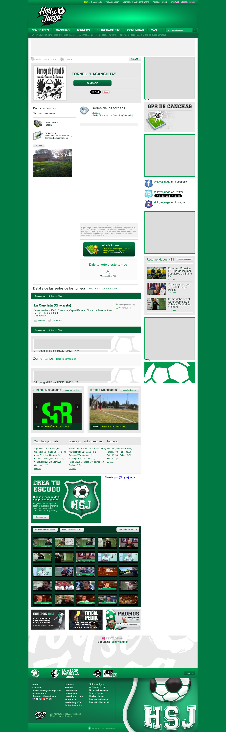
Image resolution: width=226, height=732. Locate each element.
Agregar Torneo (160, 2)
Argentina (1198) (41, 449)
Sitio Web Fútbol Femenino (183, 2)
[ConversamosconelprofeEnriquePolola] (170, 287)
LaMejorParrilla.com (98, 699)
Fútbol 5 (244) (113, 449)
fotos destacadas (72, 530)
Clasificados (71, 693)
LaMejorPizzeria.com (99, 702)
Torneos (83, 30)
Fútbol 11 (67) (113, 458)
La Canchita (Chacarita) (52, 305)
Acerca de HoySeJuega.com (106, 2)
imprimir (69, 59)
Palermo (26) (75, 455)
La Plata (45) (100, 449)
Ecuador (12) (55, 462)
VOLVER (134, 59)
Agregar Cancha (141, 2)
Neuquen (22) (88, 455)
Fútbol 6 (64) (126, 449)
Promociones (39, 693)
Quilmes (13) (75, 465)
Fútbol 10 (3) (125, 455)
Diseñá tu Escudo (74, 696)
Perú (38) (62, 452)
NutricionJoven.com (98, 690)
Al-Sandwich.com (97, 687)
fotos (39, 145)
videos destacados (45, 530)
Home (87, 2)
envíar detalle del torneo (46, 59)
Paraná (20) (74, 462)
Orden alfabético (55, 296)
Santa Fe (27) (92, 452)
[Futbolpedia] (86, 628)
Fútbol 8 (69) (125, 452)
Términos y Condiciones (61, 716)
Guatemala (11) (41, 465)
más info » (64, 426)
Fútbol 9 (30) (112, 455)
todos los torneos (129, 390)
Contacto (127, 2)
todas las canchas (72, 390)
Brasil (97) (55, 449)
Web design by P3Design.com (102, 728)
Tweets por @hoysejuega (120, 477)
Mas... (155, 30)
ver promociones (130, 625)
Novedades (40, 30)
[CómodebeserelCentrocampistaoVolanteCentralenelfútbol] (170, 303)
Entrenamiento (108, 30)
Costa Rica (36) (41, 455)
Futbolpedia (71, 699)
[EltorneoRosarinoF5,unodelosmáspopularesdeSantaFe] (170, 272)
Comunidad (135, 30)
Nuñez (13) (99, 462)
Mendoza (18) (87, 462)
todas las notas (185, 260)
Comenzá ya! (41, 517)
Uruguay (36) (55, 455)
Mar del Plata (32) (77, 452)
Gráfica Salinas (96, 693)
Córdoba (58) (87, 449)
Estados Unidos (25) (43, 458)
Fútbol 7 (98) (112, 452)
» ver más (172, 279)
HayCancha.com (97, 696)
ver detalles (57, 321)
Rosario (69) (74, 449)
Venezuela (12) (41, 462)
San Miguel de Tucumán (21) (82, 458)
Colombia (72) (40, 452)
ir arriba (190, 673)
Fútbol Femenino (73, 705)
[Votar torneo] (108, 272)
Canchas (63, 30)
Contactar (92, 83)
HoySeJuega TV (73, 702)
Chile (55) (52, 452)
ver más (37, 469)
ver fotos (41, 321)
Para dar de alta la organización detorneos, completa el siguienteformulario (116, 251)
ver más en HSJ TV (128, 529)
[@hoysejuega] (120, 641)
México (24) (59, 458)
